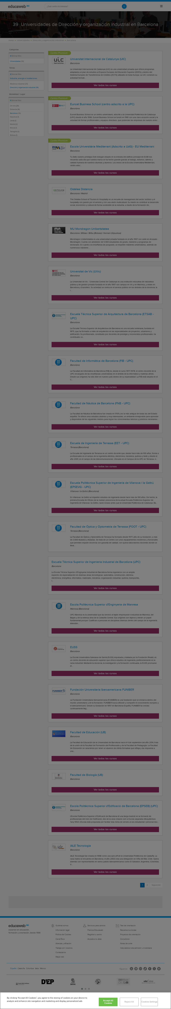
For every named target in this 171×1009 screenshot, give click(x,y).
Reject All (129, 1002)
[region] (85, 1000)
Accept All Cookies (108, 1001)
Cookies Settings (149, 1002)
